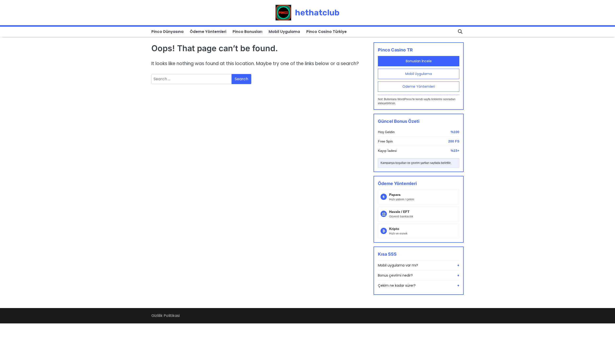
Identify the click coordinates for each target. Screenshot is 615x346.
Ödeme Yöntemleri (208, 31)
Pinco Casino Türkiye (326, 31)
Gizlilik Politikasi (165, 315)
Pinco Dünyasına (167, 31)
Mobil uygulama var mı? (418, 265)
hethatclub (317, 12)
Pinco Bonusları (247, 31)
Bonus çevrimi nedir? (418, 275)
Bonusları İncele (419, 61)
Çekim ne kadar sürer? (418, 285)
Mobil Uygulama (284, 31)
